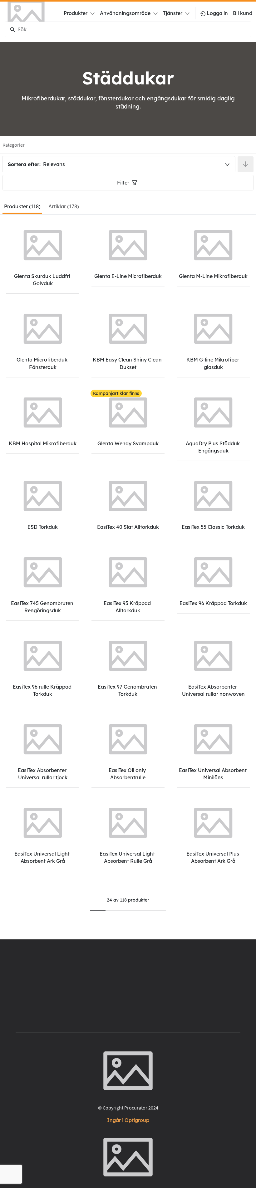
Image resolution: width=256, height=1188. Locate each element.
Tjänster (172, 13)
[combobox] (118, 164)
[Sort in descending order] (246, 164)
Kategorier (13, 145)
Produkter (75, 13)
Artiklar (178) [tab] (63, 206)
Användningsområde (125, 13)
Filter (123, 182)
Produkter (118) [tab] (22, 206)
